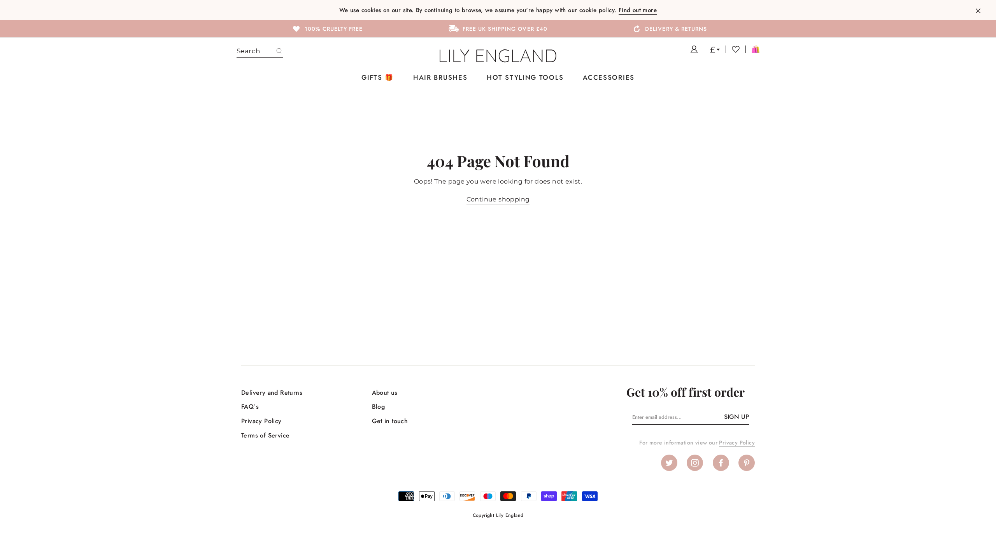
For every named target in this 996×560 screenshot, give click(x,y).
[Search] (279, 51)
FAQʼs (250, 406)
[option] (326, 28)
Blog (378, 406)
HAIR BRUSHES (440, 77)
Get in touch (390, 420)
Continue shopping (498, 199)
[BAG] (752, 49)
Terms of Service (265, 435)
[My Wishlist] (733, 49)
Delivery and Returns (271, 392)
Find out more (638, 10)
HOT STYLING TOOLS (525, 77)
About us (385, 392)
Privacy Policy (261, 420)
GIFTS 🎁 (377, 77)
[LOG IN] (691, 49)
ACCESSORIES (609, 77)
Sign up (736, 416)
